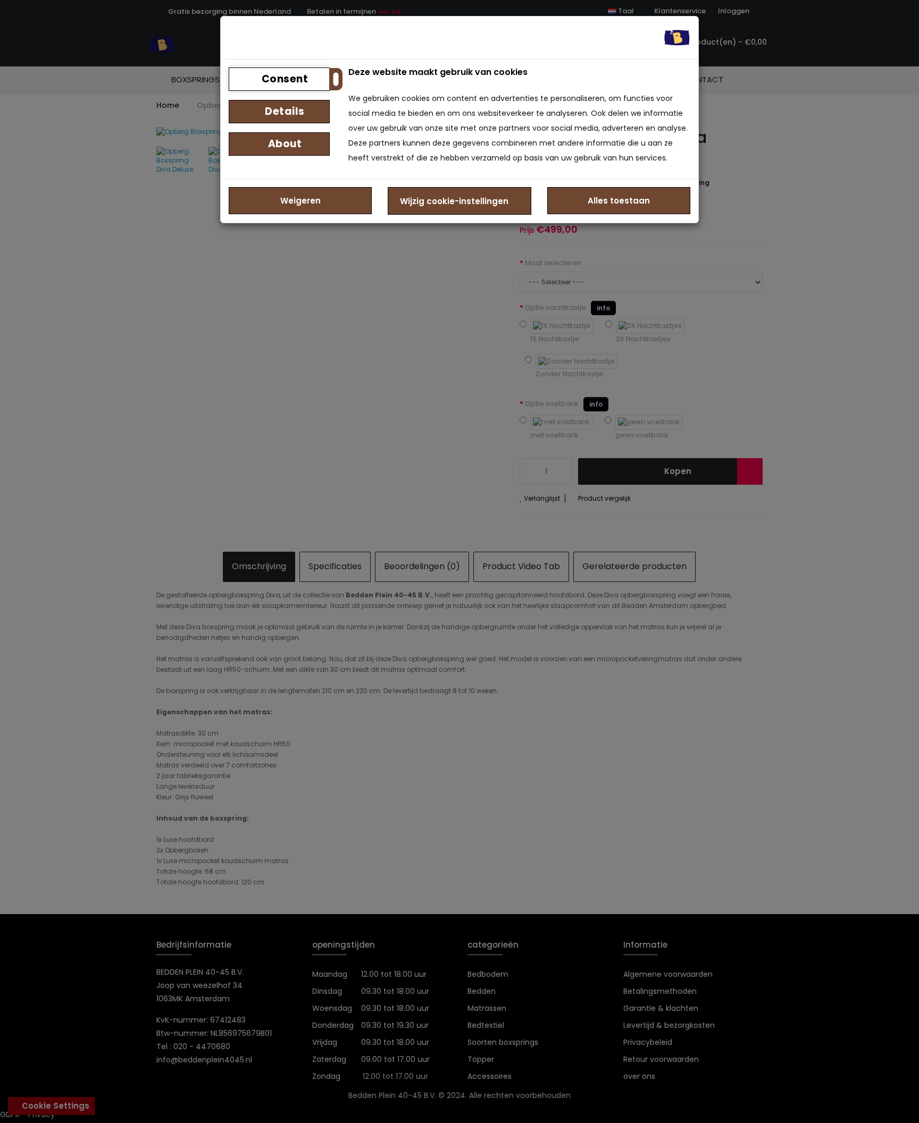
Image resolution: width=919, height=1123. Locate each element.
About (283, 144)
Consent (283, 79)
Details (284, 111)
